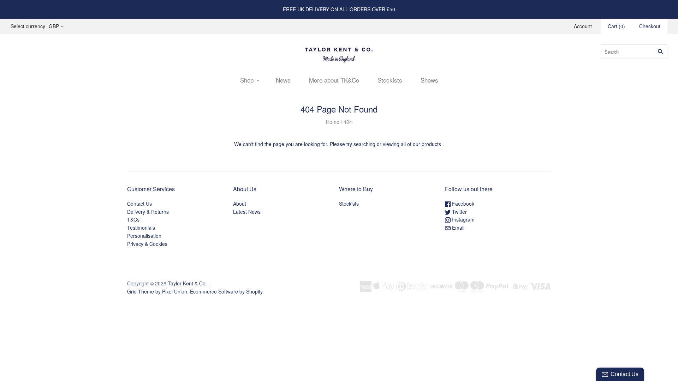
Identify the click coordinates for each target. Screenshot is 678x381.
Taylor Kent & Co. (187, 283)
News (283, 79)
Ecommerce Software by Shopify (226, 291)
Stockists (389, 79)
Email (457, 227)
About (239, 203)
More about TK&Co (334, 79)
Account (583, 26)
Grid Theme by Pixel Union (157, 291)
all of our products (421, 143)
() (616, 26)
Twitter (459, 211)
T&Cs (133, 219)
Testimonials (141, 227)
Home (332, 121)
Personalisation (144, 235)
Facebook (462, 203)
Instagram (463, 219)
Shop (247, 79)
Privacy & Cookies (147, 243)
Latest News (247, 211)
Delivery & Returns (148, 211)
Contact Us (139, 203)
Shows (429, 79)
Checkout (649, 26)
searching (364, 143)
